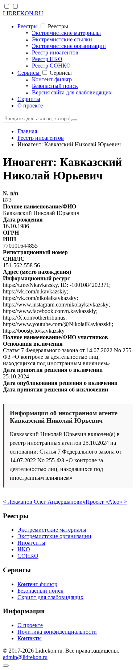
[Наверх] (6, 666)
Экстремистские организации (69, 46)
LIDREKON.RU (23, 13)
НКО (23, 549)
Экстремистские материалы (66, 33)
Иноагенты (31, 543)
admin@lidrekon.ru (25, 657)
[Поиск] (74, 120)
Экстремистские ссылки (62, 39)
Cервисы (29, 73)
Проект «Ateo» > (106, 502)
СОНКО (27, 556)
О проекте (30, 105)
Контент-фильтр (52, 79)
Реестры (28, 26)
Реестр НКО (47, 59)
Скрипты (28, 99)
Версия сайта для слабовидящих (72, 92)
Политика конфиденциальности (57, 632)
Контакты (29, 638)
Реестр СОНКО (51, 65)
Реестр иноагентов (55, 52)
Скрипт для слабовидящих (50, 597)
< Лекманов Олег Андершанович (44, 502)
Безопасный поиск (55, 86)
